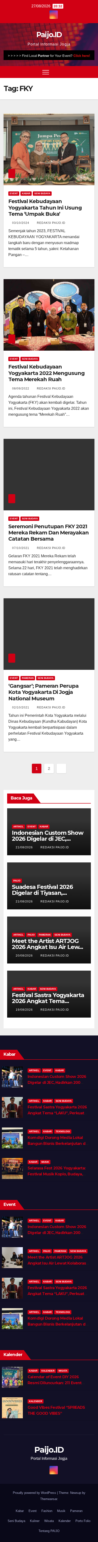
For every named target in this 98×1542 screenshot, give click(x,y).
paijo (16, 880)
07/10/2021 (21, 548)
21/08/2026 (25, 847)
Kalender (47, 1370)
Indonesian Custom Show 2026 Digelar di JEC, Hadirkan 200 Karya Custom (57, 1082)
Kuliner (34, 1521)
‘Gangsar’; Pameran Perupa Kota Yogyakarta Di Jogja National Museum (43, 692)
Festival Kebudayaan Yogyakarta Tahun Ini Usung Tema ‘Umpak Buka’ (45, 207)
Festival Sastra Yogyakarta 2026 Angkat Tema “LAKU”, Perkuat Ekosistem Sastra (57, 1113)
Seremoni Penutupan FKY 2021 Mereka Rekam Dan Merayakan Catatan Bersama (48, 532)
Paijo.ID (49, 34)
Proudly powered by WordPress (35, 1493)
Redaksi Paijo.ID (51, 223)
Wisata (63, 1370)
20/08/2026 (25, 955)
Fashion (46, 1511)
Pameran (28, 678)
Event (14, 193)
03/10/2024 (21, 223)
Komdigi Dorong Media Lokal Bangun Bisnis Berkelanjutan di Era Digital (57, 1143)
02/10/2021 (21, 707)
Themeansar (48, 1499)
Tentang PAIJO (49, 1531)
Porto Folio (82, 1521)
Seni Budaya (42, 193)
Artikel (18, 826)
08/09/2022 (21, 388)
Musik (45, 1162)
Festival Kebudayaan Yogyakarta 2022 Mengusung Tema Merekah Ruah (46, 373)
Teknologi (63, 1131)
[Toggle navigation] (45, 72)
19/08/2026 (25, 1009)
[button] (82, 72)
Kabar (26, 193)
